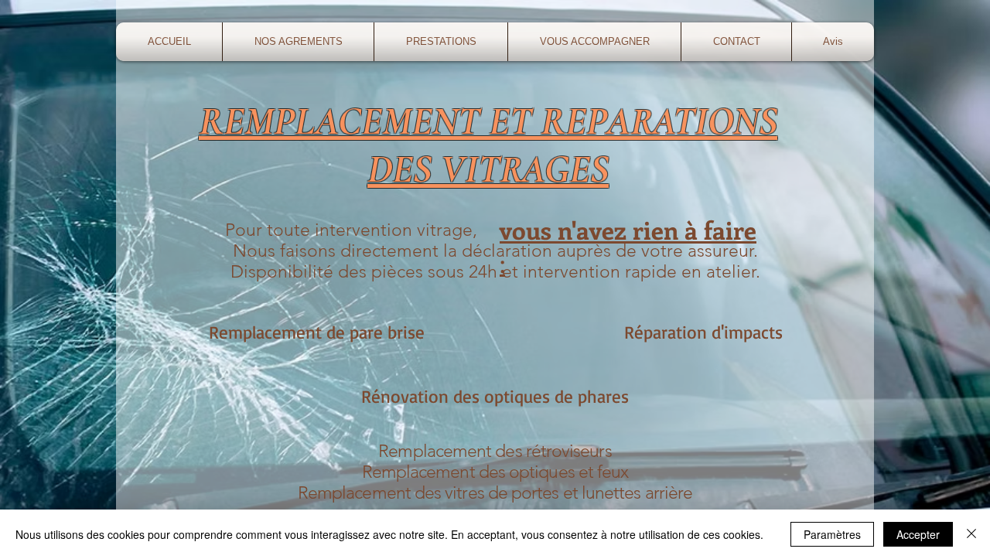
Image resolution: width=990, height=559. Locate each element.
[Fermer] (971, 534)
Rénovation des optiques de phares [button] (495, 396)
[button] (441, 41)
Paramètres (832, 534)
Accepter (918, 534)
